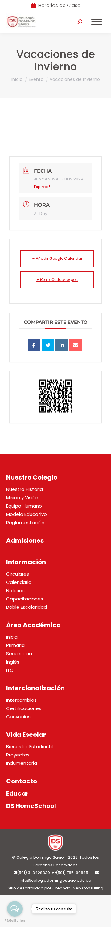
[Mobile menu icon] (96, 22)
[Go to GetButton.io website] (15, 921)
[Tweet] (48, 345)
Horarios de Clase (59, 5)
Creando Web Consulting (77, 888)
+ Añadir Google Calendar (57, 258)
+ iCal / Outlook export (57, 279)
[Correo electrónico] (75, 345)
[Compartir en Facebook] (34, 345)
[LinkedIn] (62, 345)
